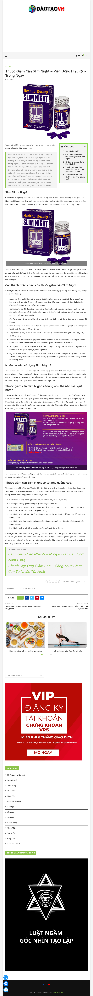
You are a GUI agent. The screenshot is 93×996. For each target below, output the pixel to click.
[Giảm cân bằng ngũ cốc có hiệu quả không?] (25, 635)
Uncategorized (13, 844)
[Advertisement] (46, 31)
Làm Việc (11, 817)
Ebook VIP (11, 791)
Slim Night (10, 588)
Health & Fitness (14, 801)
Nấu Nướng (12, 823)
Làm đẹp (11, 812)
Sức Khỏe (11, 833)
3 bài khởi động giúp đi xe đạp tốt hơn (67, 651)
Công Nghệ (12, 780)
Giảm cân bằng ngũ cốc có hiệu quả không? (26, 651)
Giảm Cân (8, 67)
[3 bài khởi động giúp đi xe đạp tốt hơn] (67, 635)
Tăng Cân (11, 838)
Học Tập (10, 807)
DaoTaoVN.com (58, 992)
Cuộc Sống (11, 785)
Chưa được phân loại (16, 775)
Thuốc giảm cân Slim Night (28, 588)
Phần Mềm (11, 828)
